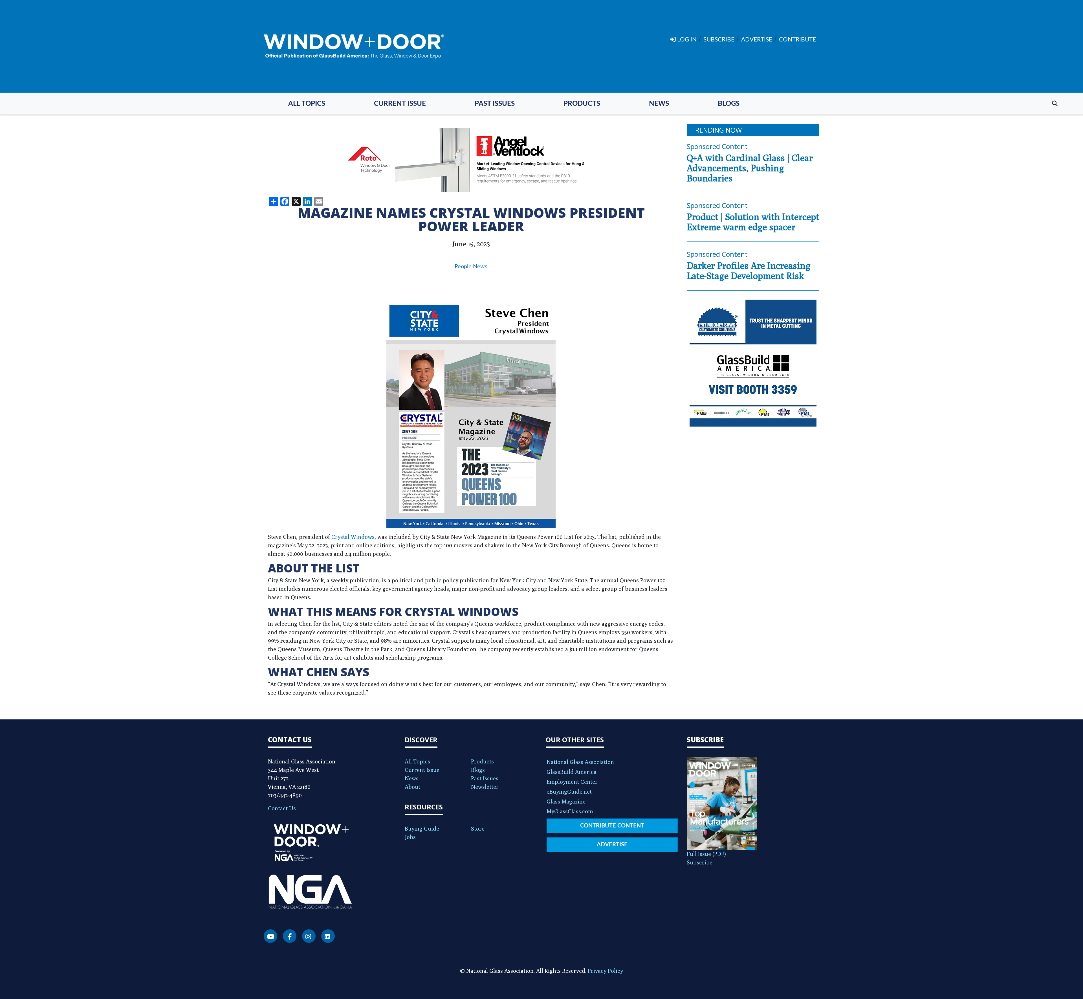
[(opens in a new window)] (471, 160)
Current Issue (400, 103)
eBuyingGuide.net (569, 791)
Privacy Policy (605, 970)
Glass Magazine (566, 801)
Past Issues (495, 103)
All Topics (306, 103)
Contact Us (282, 808)
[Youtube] (270, 936)
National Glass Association (580, 762)
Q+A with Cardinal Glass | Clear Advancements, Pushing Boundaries (750, 167)
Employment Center (572, 781)
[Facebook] (289, 936)
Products (581, 103)
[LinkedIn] (328, 936)
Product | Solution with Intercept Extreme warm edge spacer (753, 221)
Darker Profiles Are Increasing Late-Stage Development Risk (749, 270)
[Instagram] (309, 936)
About (412, 786)
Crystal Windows (353, 536)
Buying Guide (422, 828)
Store (478, 828)
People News (471, 266)
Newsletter (485, 786)
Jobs (410, 837)
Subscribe (699, 862)
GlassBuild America (571, 772)
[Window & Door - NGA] (354, 46)
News (659, 103)
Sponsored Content (717, 146)
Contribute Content (612, 826)
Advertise (612, 844)
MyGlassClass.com (570, 811)
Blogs (728, 103)
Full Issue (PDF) (706, 854)
